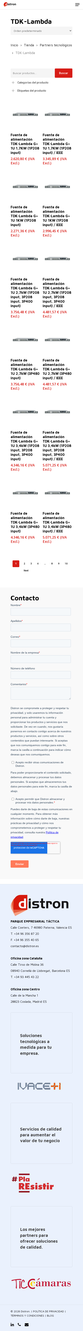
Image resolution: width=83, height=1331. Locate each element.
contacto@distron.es (25, 946)
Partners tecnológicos (56, 45)
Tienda (29, 45)
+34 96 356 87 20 (26, 933)
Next (26, 570)
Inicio (14, 45)
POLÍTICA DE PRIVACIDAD (48, 1311)
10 (66, 563)
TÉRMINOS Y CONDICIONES (27, 1315)
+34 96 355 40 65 (26, 940)
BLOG (50, 1315)
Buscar (63, 73)
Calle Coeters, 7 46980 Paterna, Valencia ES (41, 927)
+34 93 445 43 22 (26, 977)
